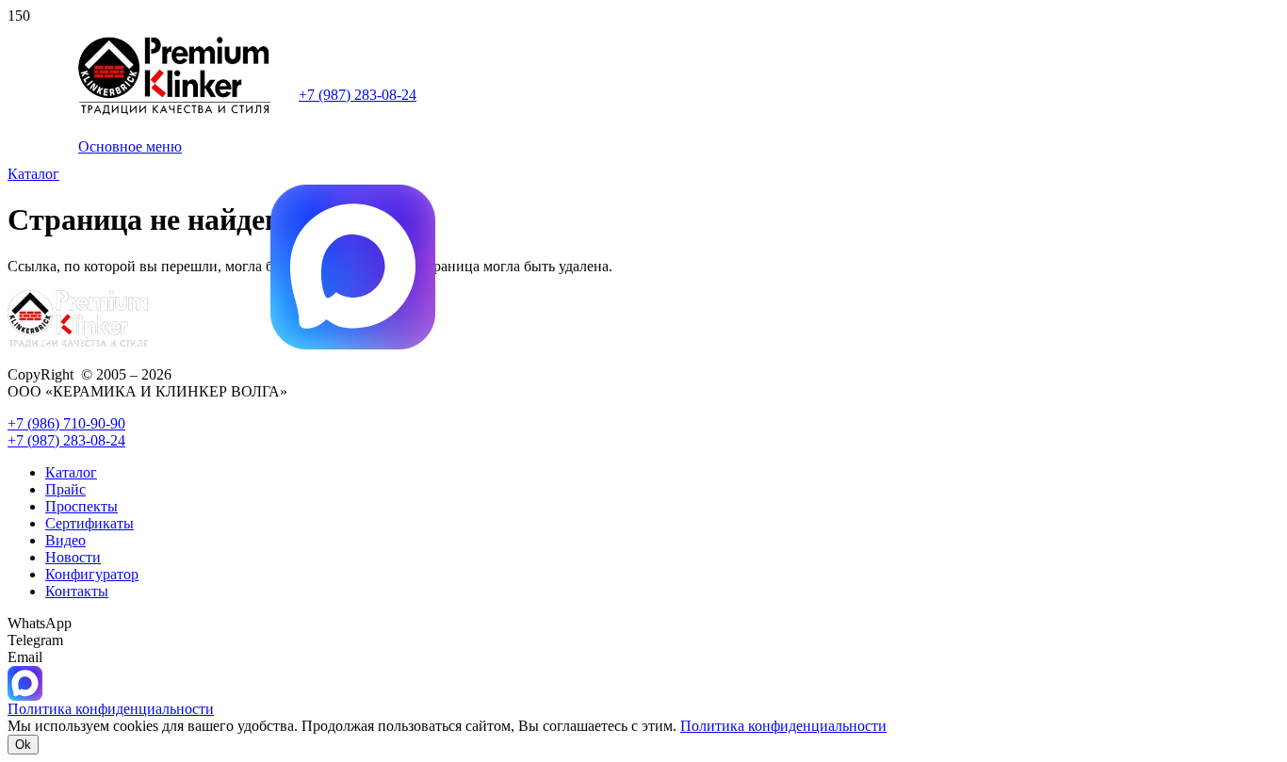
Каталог (71, 472)
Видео (65, 540)
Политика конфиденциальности (783, 726)
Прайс (65, 489)
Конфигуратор (91, 574)
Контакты (76, 591)
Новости (73, 557)
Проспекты (81, 506)
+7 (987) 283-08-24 (357, 95)
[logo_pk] (174, 111)
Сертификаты (89, 523)
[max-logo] (352, 344)
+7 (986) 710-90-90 (66, 423)
